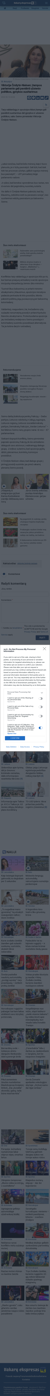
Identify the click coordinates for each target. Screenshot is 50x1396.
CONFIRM (15, 738)
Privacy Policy (38, 747)
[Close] (45, 649)
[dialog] (25, 698)
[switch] (41, 698)
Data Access (25, 747)
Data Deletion (11, 747)
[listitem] (25, 693)
